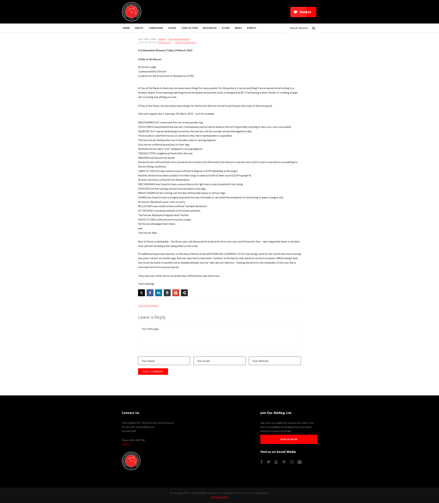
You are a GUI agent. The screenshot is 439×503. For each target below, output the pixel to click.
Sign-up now (288, 439)
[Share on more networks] (184, 292)
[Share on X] (141, 292)
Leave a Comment (186, 42)
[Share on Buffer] (167, 292)
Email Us (126, 444)
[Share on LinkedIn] (158, 292)
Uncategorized (148, 305)
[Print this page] (175, 292)
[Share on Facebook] (150, 292)
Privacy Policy (219, 497)
